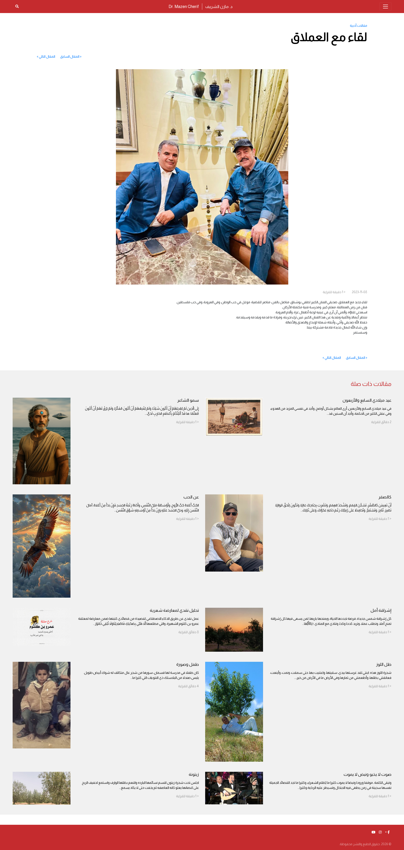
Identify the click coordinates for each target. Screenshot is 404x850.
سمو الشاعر (188, 400)
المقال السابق (69, 56)
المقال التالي (47, 56)
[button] (387, 832)
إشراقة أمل (381, 610)
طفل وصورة (187, 664)
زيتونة (194, 774)
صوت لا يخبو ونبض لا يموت (367, 774)
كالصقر (384, 497)
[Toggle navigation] (385, 6)
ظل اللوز (383, 664)
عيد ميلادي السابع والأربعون (367, 400)
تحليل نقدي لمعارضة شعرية (174, 610)
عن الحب (191, 497)
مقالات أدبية (358, 25)
